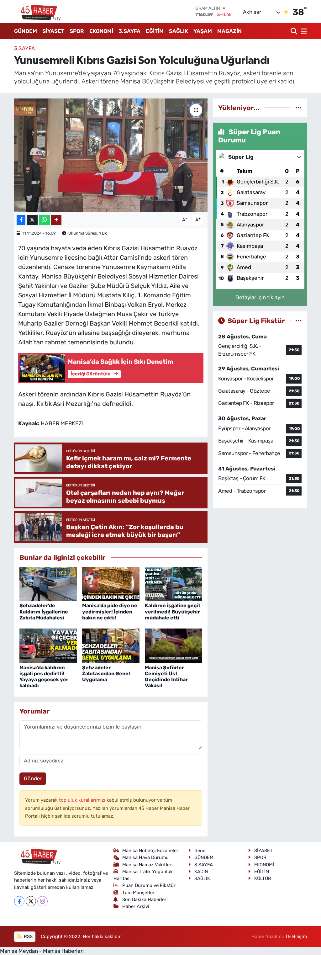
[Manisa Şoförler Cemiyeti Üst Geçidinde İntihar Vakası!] (173, 645)
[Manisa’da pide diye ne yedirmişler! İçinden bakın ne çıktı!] (110, 584)
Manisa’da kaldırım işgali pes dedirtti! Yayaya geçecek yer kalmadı (43, 677)
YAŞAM (202, 31)
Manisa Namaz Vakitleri (147, 864)
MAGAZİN (229, 31)
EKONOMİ (101, 31)
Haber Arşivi (135, 906)
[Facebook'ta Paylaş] (21, 220)
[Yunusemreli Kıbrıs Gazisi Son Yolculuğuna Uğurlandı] (111, 155)
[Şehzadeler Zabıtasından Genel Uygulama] (110, 645)
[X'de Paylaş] (32, 220)
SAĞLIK (178, 31)
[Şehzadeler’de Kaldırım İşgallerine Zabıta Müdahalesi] (48, 584)
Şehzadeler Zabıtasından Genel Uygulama (106, 673)
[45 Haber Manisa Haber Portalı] (37, 11)
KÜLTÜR (262, 878)
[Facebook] (19, 901)
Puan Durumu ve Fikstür (149, 885)
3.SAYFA (129, 31)
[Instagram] (42, 901)
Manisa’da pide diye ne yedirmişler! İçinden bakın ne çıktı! (109, 611)
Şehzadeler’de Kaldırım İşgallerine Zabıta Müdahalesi (43, 611)
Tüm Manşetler (138, 892)
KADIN (201, 871)
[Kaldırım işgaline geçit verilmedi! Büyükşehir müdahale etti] (173, 584)
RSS (28, 936)
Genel (200, 850)
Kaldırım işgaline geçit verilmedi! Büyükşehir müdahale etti (172, 611)
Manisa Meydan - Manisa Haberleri (42, 951)
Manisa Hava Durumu (145, 857)
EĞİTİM (155, 31)
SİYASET (53, 31)
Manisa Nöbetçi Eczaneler (150, 850)
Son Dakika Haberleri (145, 899)
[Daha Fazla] (56, 220)
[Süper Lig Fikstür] (299, 320)
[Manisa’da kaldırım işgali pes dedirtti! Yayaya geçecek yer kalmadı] (48, 645)
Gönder (33, 778)
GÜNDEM (25, 31)
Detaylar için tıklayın (260, 297)
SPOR (77, 31)
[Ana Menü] (302, 31)
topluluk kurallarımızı (83, 800)
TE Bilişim (296, 936)
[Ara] (294, 31)
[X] (31, 901)
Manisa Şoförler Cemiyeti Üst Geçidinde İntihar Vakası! (166, 677)
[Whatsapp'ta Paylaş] (44, 220)
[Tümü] (299, 107)
